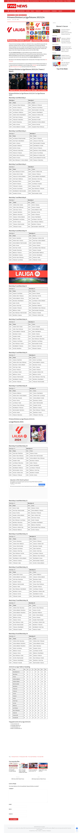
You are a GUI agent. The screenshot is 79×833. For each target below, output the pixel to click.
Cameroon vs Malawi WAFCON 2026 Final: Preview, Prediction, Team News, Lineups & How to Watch (61, 41)
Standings (54, 11)
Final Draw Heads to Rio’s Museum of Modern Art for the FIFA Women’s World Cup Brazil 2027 (62, 32)
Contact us (44, 830)
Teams (32, 11)
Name (10, 804)
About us (39, 830)
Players (28, 11)
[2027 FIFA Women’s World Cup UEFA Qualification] (56, 64)
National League (21, 1)
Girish (9, 19)
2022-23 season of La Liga (16, 66)
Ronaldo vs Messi (59, 1)
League (60, 11)
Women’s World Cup (43, 1)
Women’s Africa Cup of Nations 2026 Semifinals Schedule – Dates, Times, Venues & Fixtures (62, 49)
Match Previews (21, 11)
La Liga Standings (33, 756)
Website (11, 813)
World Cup (38, 11)
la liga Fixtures (15, 756)
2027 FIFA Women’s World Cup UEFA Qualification (65, 64)
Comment (11, 788)
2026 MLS (69, 1)
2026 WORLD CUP (13, 1)
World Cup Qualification (34, 1)
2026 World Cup (46, 11)
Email (10, 809)
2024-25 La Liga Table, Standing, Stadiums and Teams (23, 771)
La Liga (65, 1)
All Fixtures (13, 11)
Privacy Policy (32, 830)
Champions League (52, 1)
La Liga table (40, 756)
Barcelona (35, 65)
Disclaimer (49, 830)
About (8, 1)
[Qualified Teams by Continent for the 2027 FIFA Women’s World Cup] (56, 57)
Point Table (27, 1)
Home (36, 830)
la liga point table (24, 756)
